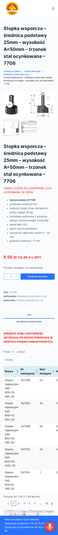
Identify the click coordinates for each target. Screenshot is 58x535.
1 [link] (13, 503)
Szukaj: (9, 359)
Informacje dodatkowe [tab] (29, 322)
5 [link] (34, 503)
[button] (17, 371)
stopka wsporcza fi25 (30, 300)
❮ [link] (8, 503)
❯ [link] (52, 503)
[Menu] (53, 8)
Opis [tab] (29, 315)
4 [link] (29, 503)
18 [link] (46, 503)
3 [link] (24, 503)
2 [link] (19, 503)
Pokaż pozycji (14, 351)
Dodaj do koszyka (37, 276)
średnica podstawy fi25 (32, 296)
